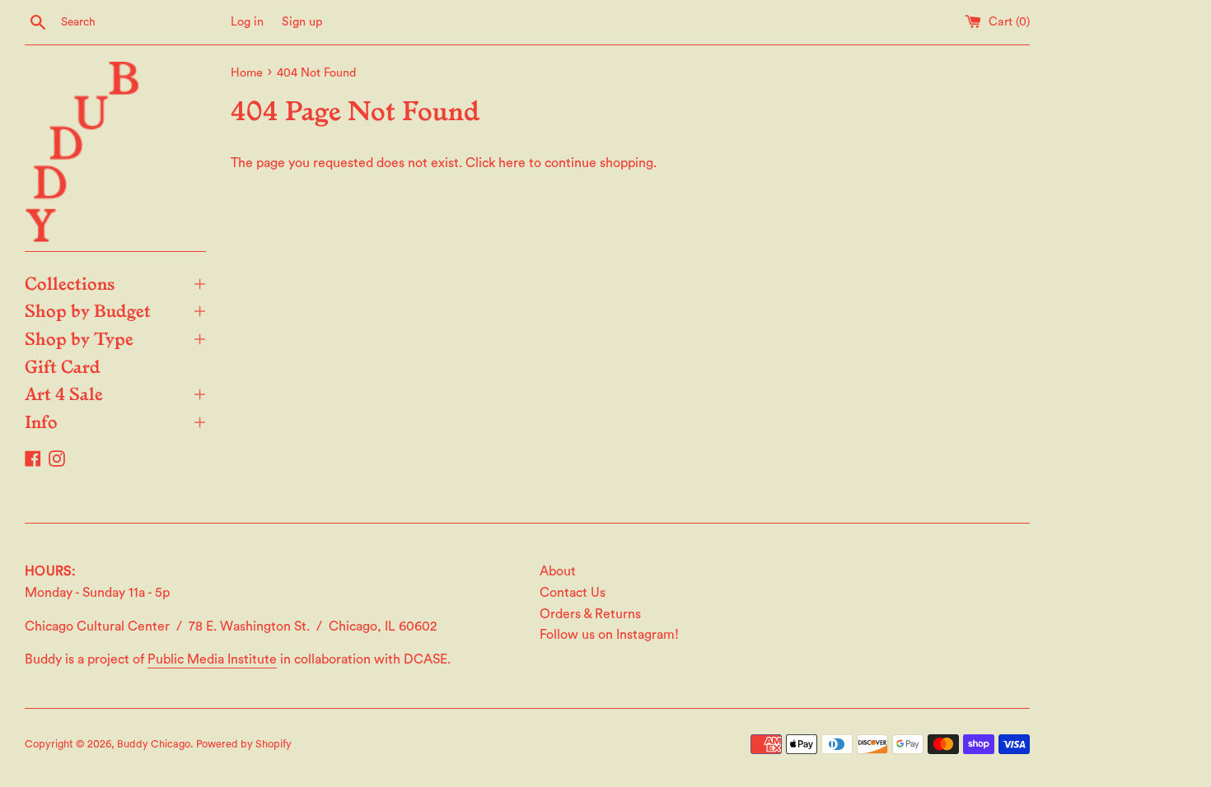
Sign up (302, 22)
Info (115, 420)
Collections (115, 282)
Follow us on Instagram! (609, 634)
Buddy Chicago (153, 744)
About (558, 571)
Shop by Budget (115, 309)
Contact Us (573, 592)
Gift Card (63, 365)
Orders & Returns (590, 614)
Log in (247, 22)
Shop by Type (115, 337)
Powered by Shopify (244, 744)
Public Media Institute (212, 659)
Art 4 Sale (115, 393)
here (512, 163)
